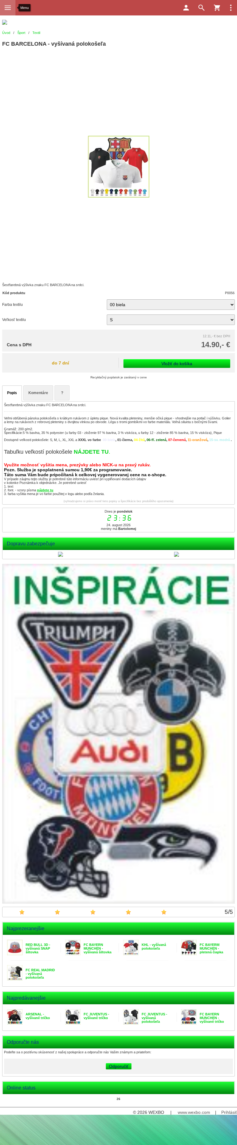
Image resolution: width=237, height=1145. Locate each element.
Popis (12, 393)
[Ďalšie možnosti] (231, 7)
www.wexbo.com (194, 1112)
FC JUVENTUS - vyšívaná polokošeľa (154, 1017)
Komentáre (38, 393)
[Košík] (217, 7)
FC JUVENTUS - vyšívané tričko (96, 1016)
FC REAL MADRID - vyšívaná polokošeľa (40, 973)
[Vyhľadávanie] (201, 7)
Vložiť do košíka (176, 363)
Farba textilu (12, 304)
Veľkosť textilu (14, 320)
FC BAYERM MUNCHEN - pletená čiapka (211, 948)
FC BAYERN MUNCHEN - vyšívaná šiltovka (97, 948)
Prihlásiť (229, 1112)
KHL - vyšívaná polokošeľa (154, 946)
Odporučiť (118, 1066)
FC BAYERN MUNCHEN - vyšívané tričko (212, 1017)
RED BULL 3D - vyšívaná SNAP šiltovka (38, 948)
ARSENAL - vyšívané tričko (38, 1016)
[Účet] (186, 7)
